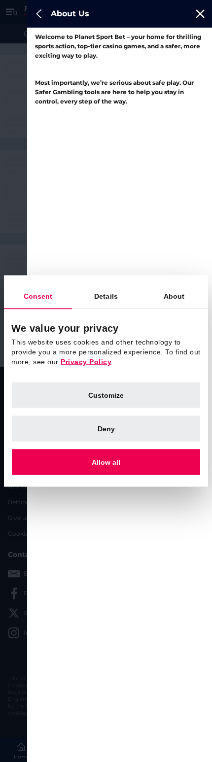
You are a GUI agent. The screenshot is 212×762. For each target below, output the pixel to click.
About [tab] (174, 296)
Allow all (106, 462)
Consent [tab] (38, 296)
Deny (106, 429)
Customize (106, 395)
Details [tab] (106, 296)
